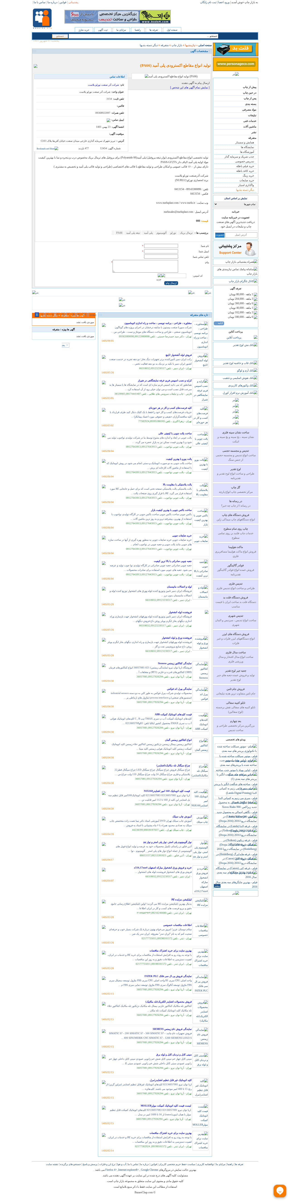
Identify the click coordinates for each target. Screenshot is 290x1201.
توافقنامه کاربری (205, 1164)
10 (84, 314)
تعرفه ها (154, 29)
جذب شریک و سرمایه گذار (239, 156)
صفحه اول (172, 29)
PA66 (119, 232)
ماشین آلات (249, 126)
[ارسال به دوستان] (42, 58)
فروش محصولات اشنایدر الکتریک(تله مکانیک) (168, 1001)
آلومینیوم (161, 232)
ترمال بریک (186, 232)
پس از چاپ (250, 98)
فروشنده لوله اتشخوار (180, 612)
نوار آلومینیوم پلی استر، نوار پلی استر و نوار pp (167, 842)
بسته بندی (250, 104)
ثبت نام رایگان (208, 2)
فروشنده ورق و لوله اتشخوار (177, 637)
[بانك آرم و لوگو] (247, 370)
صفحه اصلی (205, 45)
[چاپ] (36, 58)
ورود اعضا (224, 2)
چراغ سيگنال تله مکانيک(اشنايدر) (173, 765)
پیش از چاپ (249, 87)
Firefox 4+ (111, 1169)
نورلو (173, 232)
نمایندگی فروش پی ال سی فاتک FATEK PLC (168, 976)
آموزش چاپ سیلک (182, 816)
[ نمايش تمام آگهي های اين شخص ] (190, 87)
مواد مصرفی (249, 109)
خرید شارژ (84, 29)
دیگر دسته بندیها (245, 189)
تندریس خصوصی (244, 161)
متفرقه (252, 137)
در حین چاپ (249, 92)
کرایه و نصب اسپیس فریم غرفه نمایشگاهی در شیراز (165, 380)
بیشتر (217, 886)
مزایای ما (121, 29)
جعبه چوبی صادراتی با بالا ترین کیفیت (173, 561)
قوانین (153, 1164)
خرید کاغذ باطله (245, 170)
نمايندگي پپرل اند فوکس (179, 688)
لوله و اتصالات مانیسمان (179, 586)
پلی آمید (148, 232)
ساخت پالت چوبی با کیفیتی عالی (175, 433)
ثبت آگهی (103, 29)
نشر (253, 132)
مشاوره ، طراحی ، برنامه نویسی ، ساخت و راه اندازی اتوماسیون (158, 323)
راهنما (138, 29)
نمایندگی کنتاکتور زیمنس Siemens (175, 663)
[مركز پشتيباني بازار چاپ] (235, 255)
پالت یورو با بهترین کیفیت (179, 459)
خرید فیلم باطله (245, 166)
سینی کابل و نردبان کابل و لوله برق (174, 1054)
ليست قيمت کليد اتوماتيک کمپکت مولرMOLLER (166, 1105)
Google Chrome (149, 1169)
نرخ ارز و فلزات (107, 1164)
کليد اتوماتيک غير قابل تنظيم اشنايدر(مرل (171, 1080)
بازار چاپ (177, 45)
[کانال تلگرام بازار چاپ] (243, 281)
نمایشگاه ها (247, 147)
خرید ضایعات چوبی (182, 535)
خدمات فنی (249, 121)
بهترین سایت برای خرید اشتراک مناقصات (171, 950)
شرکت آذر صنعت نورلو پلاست (103, 84)
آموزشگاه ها (247, 151)
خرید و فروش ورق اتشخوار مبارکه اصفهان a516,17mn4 (163, 867)
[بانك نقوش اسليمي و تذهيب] (240, 378)
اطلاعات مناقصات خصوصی (177, 925)
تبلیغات (252, 115)
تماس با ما (132, 1164)
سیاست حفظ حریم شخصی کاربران (176, 1164)
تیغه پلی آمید (133, 232)
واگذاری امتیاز (246, 185)
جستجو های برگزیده (70, 1164)
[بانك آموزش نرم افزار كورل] (240, 392)
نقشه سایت (52, 1164)
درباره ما (144, 1164)
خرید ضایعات (246, 180)
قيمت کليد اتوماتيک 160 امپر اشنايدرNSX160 (167, 791)
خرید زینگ (248, 175)
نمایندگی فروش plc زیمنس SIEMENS (172, 1029)
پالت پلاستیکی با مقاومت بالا (177, 484)
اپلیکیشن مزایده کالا (181, 899)
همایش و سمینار (244, 142)
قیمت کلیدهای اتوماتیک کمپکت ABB (173, 714)
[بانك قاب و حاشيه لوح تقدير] (240, 363)
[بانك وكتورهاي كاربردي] (242, 385)
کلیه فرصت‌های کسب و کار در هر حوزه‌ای (170, 407)
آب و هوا (121, 1164)
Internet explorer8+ (128, 1169)
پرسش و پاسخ (89, 1164)
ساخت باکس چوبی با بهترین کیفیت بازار (171, 510)
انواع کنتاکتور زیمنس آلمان (178, 740)
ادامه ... (219, 323)
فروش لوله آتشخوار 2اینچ (179, 355)
